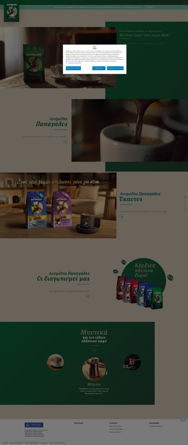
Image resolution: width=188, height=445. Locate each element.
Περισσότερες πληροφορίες (74, 63)
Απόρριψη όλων (99, 68)
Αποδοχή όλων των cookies (115, 68)
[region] (95, 59)
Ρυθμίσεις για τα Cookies (73, 68)
